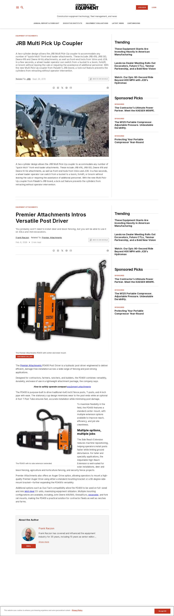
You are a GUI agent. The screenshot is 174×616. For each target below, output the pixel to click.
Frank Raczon (22, 237)
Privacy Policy (77, 610)
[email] (71, 88)
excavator (93, 494)
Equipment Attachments (27, 36)
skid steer (30, 491)
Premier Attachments (52, 237)
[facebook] (54, 88)
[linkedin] (58, 88)
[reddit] (66, 88)
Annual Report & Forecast (46, 23)
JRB (29, 79)
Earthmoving (134, 23)
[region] (87, 611)
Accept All (162, 611)
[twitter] (62, 88)
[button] (17, 7)
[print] (108, 88)
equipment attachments (79, 386)
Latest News (118, 23)
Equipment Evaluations (97, 23)
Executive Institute (72, 23)
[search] (22, 7)
